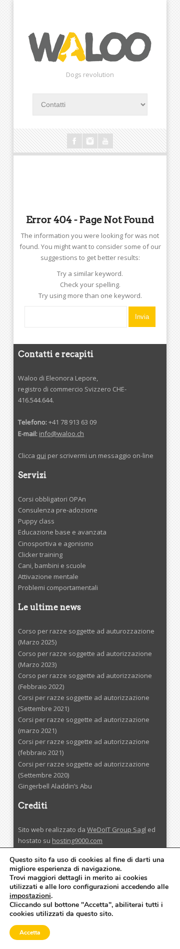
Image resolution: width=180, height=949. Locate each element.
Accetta (30, 932)
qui (41, 455)
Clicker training (40, 554)
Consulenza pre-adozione (58, 510)
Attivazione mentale (48, 576)
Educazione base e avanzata (62, 532)
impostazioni (30, 896)
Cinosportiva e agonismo (56, 543)
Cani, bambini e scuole (52, 565)
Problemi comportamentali (58, 587)
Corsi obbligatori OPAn (52, 499)
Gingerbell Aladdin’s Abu (55, 786)
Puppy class (36, 521)
